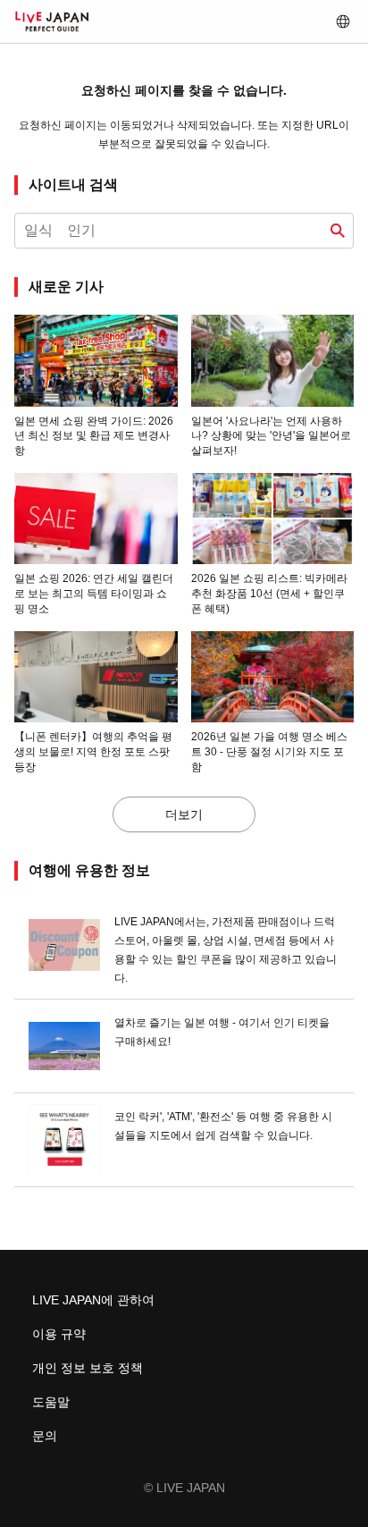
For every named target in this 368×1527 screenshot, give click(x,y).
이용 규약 (59, 1334)
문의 (44, 1436)
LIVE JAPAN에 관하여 (93, 1300)
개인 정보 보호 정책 (87, 1368)
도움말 (51, 1402)
